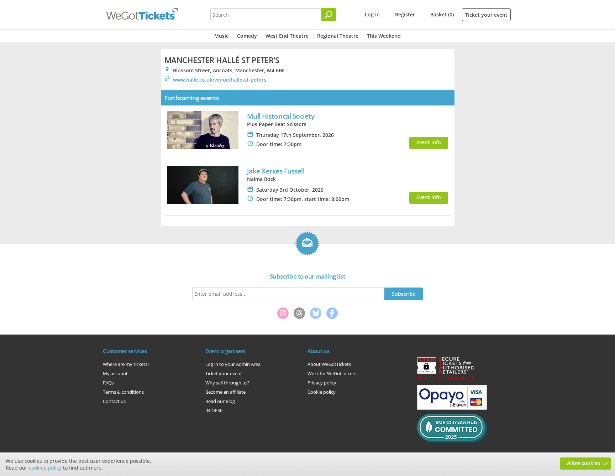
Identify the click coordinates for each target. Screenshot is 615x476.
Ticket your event (486, 14)
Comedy (247, 35)
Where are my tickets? (126, 364)
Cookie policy (322, 392)
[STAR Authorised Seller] (445, 379)
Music (221, 35)
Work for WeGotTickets (332, 373)
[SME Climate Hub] (452, 441)
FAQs (108, 382)
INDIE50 (213, 410)
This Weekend (384, 35)
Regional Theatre (337, 35)
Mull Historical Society (281, 116)
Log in (372, 14)
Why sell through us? (227, 382)
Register (405, 14)
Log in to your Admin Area (233, 364)
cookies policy (45, 467)
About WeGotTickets (329, 364)
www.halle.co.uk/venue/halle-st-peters (219, 79)
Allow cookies (583, 463)
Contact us (114, 401)
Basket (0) (442, 14)
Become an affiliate (225, 392)
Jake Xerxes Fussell (276, 171)
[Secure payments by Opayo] (452, 408)
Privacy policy (322, 382)
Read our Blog (220, 401)
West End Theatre (287, 35)
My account (115, 373)
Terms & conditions (123, 392)
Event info (428, 142)
